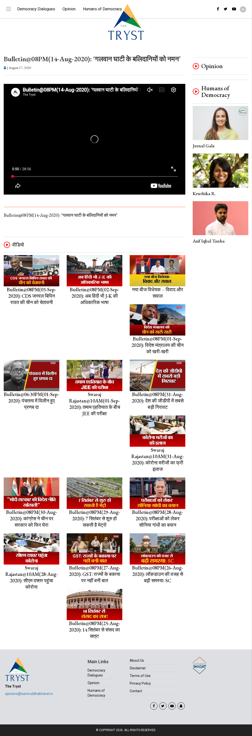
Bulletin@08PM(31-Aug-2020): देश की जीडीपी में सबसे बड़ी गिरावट (158, 400)
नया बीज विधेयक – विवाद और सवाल (157, 292)
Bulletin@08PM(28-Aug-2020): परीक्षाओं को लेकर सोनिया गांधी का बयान (157, 518)
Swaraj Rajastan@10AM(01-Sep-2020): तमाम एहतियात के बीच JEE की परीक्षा (94, 404)
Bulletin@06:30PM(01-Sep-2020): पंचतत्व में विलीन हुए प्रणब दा (31, 400)
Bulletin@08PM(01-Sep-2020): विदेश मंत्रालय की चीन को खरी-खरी (157, 345)
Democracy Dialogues (36, 9)
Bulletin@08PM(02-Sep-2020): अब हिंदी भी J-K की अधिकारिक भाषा (94, 296)
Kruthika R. (204, 193)
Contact (136, 691)
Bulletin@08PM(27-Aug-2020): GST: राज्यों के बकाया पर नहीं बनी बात (94, 574)
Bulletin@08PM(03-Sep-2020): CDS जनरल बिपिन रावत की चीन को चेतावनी (31, 296)
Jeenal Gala (204, 146)
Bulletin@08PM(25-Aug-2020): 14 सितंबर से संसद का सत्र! (94, 629)
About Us (137, 660)
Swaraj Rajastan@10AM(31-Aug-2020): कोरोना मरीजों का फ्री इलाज (157, 459)
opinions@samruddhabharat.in (29, 694)
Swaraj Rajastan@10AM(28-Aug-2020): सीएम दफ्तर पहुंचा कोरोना (31, 577)
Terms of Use (140, 676)
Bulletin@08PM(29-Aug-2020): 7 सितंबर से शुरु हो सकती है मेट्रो (94, 518)
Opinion (69, 9)
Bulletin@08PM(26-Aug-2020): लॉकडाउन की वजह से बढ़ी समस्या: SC (157, 574)
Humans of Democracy (102, 9)
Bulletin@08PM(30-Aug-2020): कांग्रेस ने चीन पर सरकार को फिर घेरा (31, 518)
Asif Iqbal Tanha (209, 241)
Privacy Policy (140, 683)
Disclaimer (138, 668)
